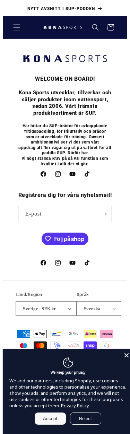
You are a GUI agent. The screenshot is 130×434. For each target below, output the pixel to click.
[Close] (126, 355)
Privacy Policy (75, 405)
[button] (16, 27)
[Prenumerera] (104, 214)
